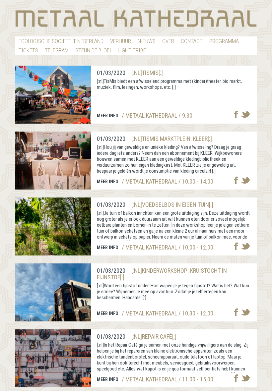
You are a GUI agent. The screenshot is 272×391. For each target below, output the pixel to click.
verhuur (120, 41)
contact (192, 41)
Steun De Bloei (93, 50)
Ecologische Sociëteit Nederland (61, 41)
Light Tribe (132, 50)
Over (168, 41)
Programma (224, 41)
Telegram (57, 50)
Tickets (28, 50)
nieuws (147, 41)
